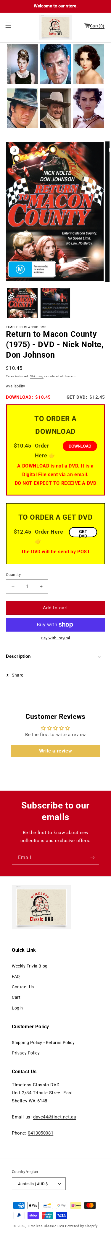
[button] (6, 25)
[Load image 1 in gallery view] (22, 303)
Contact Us (23, 986)
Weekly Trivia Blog (30, 966)
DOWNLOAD (80, 446)
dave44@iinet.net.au (54, 1117)
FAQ (16, 976)
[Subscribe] (92, 858)
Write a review (55, 751)
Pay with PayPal (55, 638)
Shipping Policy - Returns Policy (43, 1042)
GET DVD (83, 533)
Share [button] (17, 675)
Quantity (13, 574)
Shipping (37, 376)
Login (17, 1008)
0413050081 (40, 1133)
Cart (16, 997)
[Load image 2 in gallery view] (55, 303)
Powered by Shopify (81, 1226)
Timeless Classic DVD (45, 1226)
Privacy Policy (26, 1053)
